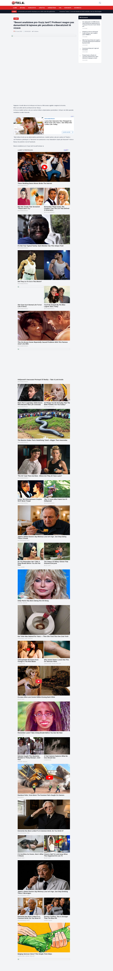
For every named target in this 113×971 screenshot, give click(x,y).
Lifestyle (42, 7)
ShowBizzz (77, 7)
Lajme (15, 7)
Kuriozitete (32, 7)
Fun (60, 7)
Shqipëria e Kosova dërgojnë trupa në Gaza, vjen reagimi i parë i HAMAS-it (90, 33)
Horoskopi (67, 7)
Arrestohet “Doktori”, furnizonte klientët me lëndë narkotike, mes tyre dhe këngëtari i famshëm (70, 11)
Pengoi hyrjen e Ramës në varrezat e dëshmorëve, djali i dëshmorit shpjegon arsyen (90, 56)
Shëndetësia (52, 7)
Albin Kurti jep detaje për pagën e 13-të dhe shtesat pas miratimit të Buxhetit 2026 (91, 41)
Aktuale (22, 7)
